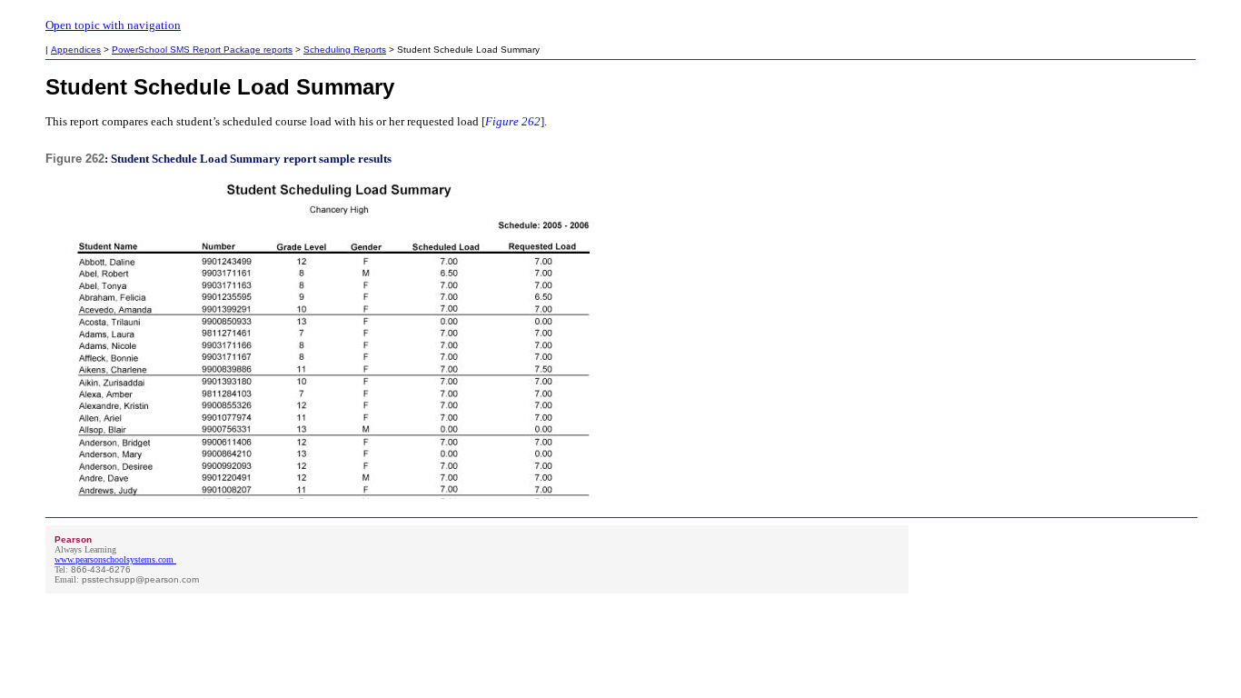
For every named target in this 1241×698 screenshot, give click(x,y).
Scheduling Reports (344, 50)
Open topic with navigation (113, 25)
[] (511, 121)
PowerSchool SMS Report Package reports (202, 50)
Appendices (76, 50)
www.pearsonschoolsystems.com (114, 559)
